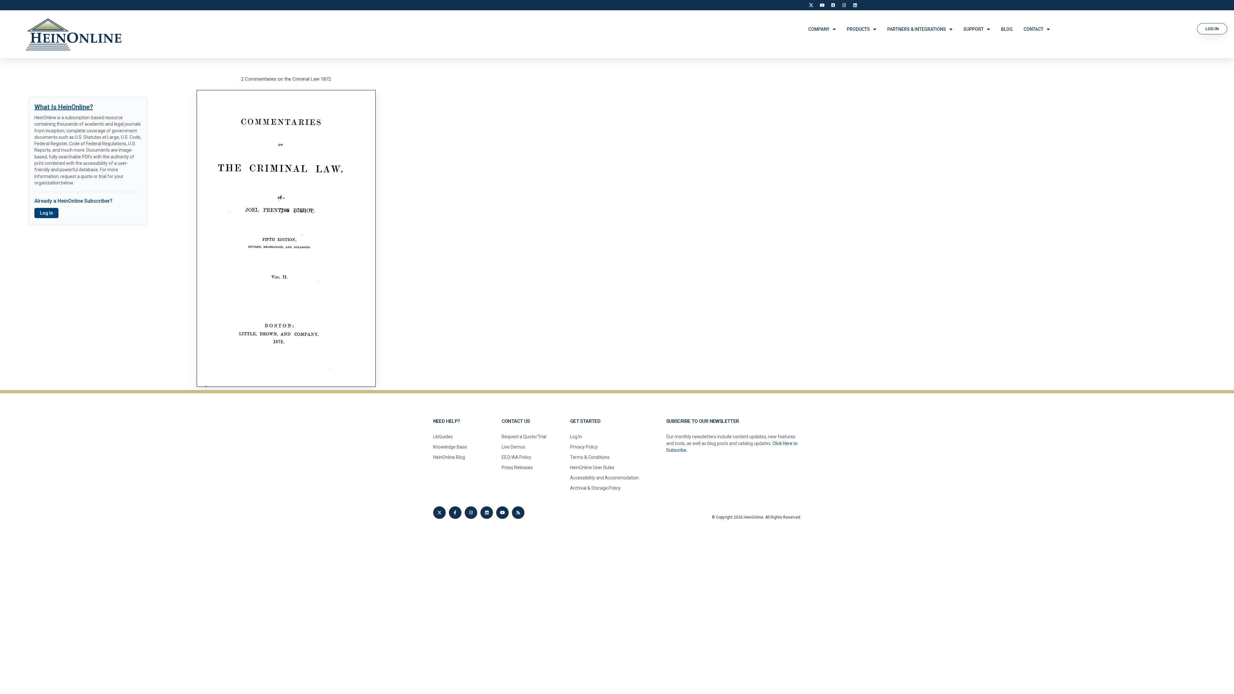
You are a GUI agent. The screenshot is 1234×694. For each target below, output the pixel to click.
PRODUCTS (858, 29)
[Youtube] (502, 512)
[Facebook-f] (455, 512)
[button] (1212, 28)
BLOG (1007, 29)
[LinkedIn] (855, 5)
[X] (811, 5)
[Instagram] (844, 5)
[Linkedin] (486, 512)
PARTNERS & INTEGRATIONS (916, 29)
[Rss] (518, 512)
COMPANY (818, 29)
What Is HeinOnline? (63, 107)
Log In (46, 213)
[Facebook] (833, 5)
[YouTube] (822, 5)
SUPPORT (973, 29)
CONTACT (1033, 29)
